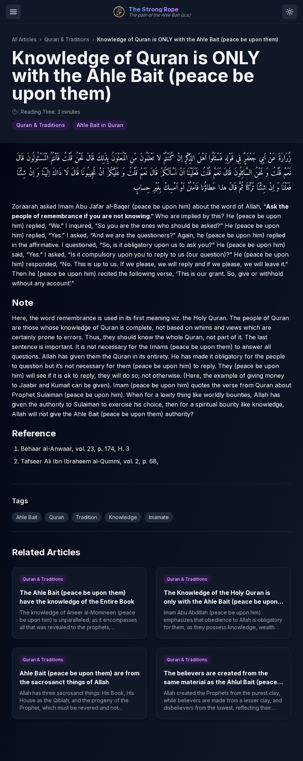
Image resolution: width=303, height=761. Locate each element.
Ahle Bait (26, 517)
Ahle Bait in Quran (100, 125)
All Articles (24, 39)
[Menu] (13, 11)
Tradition (86, 517)
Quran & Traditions (66, 39)
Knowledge (123, 517)
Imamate (159, 517)
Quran (56, 517)
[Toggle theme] (289, 11)
